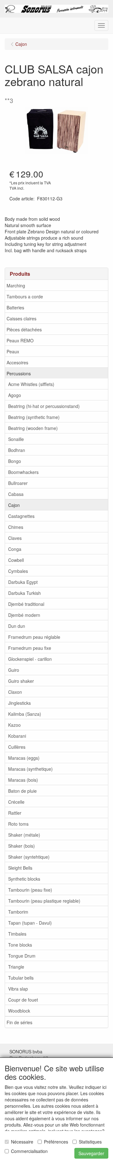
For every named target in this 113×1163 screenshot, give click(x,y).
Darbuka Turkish (24, 593)
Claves (15, 538)
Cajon (14, 505)
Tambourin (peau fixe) (30, 890)
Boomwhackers (23, 472)
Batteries (15, 307)
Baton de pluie (22, 791)
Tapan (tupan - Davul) (30, 923)
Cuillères (16, 747)
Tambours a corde (25, 296)
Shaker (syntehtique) (29, 857)
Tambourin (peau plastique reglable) (44, 901)
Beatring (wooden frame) (33, 428)
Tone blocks (20, 945)
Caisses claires (21, 318)
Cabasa (16, 494)
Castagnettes (21, 516)
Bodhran (16, 450)
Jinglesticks (19, 703)
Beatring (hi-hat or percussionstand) (44, 406)
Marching (16, 285)
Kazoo (14, 725)
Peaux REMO (20, 340)
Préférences (56, 1142)
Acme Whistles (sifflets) (31, 384)
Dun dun (16, 626)
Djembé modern (24, 615)
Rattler (14, 813)
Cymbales (18, 571)
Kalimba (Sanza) (24, 714)
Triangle (16, 967)
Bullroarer (18, 483)
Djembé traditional (26, 604)
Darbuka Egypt (23, 582)
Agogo (14, 395)
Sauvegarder (91, 1153)
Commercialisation (29, 1151)
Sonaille (16, 439)
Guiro (13, 670)
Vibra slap (18, 989)
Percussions (19, 373)
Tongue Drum (21, 956)
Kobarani (17, 736)
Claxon (15, 692)
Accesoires (17, 362)
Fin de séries (19, 1022)
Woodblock (19, 1011)
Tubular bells (21, 978)
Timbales (17, 934)
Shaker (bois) (21, 846)
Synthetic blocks (24, 879)
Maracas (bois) (23, 780)
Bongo (14, 461)
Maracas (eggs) (24, 758)
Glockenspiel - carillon (30, 659)
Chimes (15, 527)
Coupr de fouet (23, 1000)
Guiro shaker (21, 681)
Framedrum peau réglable (34, 637)
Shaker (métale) (24, 835)
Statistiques (90, 1142)
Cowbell (16, 560)
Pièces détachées (24, 329)
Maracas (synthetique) (30, 769)
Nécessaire (22, 1142)
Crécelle (16, 802)
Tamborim (18, 912)
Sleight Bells (20, 868)
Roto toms (18, 824)
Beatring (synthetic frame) (34, 417)
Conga (14, 549)
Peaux (13, 351)
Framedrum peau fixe (29, 648)
